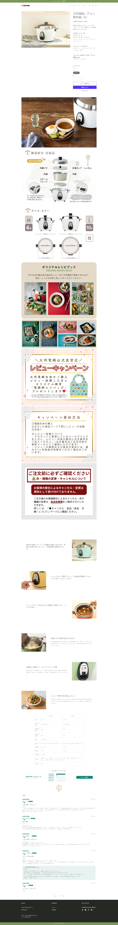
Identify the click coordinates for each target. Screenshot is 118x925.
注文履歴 (54, 910)
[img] (26, 799)
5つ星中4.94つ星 (37, 776)
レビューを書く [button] (84, 777)
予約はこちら (76, 57)
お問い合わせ (24, 910)
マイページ (54, 907)
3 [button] (59, 896)
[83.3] (59, 788)
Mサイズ (76, 72)
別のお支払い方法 (84, 90)
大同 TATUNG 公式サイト (27, 907)
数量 (74, 75)
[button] (74, 5)
